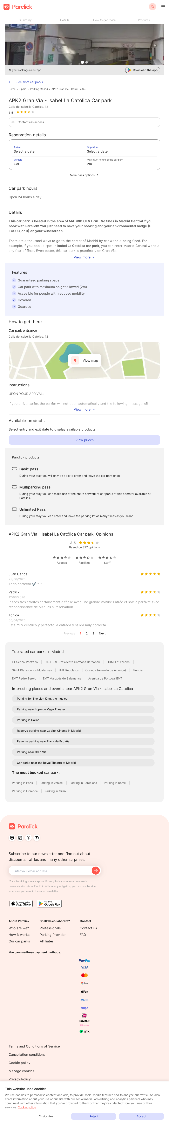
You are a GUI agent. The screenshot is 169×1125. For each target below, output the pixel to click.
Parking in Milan (55, 791)
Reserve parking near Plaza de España (43, 741)
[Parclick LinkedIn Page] (20, 837)
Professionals (50, 928)
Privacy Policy (20, 1079)
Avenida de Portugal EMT (105, 678)
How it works (19, 935)
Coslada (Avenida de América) (106, 670)
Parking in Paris (23, 783)
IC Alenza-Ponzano (25, 662)
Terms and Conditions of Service (34, 1046)
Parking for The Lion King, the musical (42, 698)
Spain (23, 88)
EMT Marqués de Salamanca (62, 678)
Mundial (138, 670)
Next (102, 633)
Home (12, 88)
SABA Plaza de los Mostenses (32, 670)
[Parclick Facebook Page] (28, 837)
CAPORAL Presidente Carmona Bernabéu (73, 662)
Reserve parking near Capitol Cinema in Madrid (49, 730)
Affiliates (47, 941)
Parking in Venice (51, 783)
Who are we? (19, 928)
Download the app (145, 70)
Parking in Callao (28, 720)
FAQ (83, 935)
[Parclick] (17, 6)
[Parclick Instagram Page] (12, 837)
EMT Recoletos (69, 670)
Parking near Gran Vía (31, 752)
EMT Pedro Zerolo (24, 678)
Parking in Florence (25, 791)
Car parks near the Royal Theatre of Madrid (46, 762)
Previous (69, 633)
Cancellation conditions (27, 1054)
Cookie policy (19, 1063)
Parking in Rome (115, 783)
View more (82, 257)
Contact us (88, 928)
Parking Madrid (39, 88)
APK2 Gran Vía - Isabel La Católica (69, 88)
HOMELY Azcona (118, 662)
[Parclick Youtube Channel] (36, 837)
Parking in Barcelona (83, 783)
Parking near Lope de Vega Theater (41, 709)
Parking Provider (53, 935)
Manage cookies (21, 1071)
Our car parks (19, 941)
